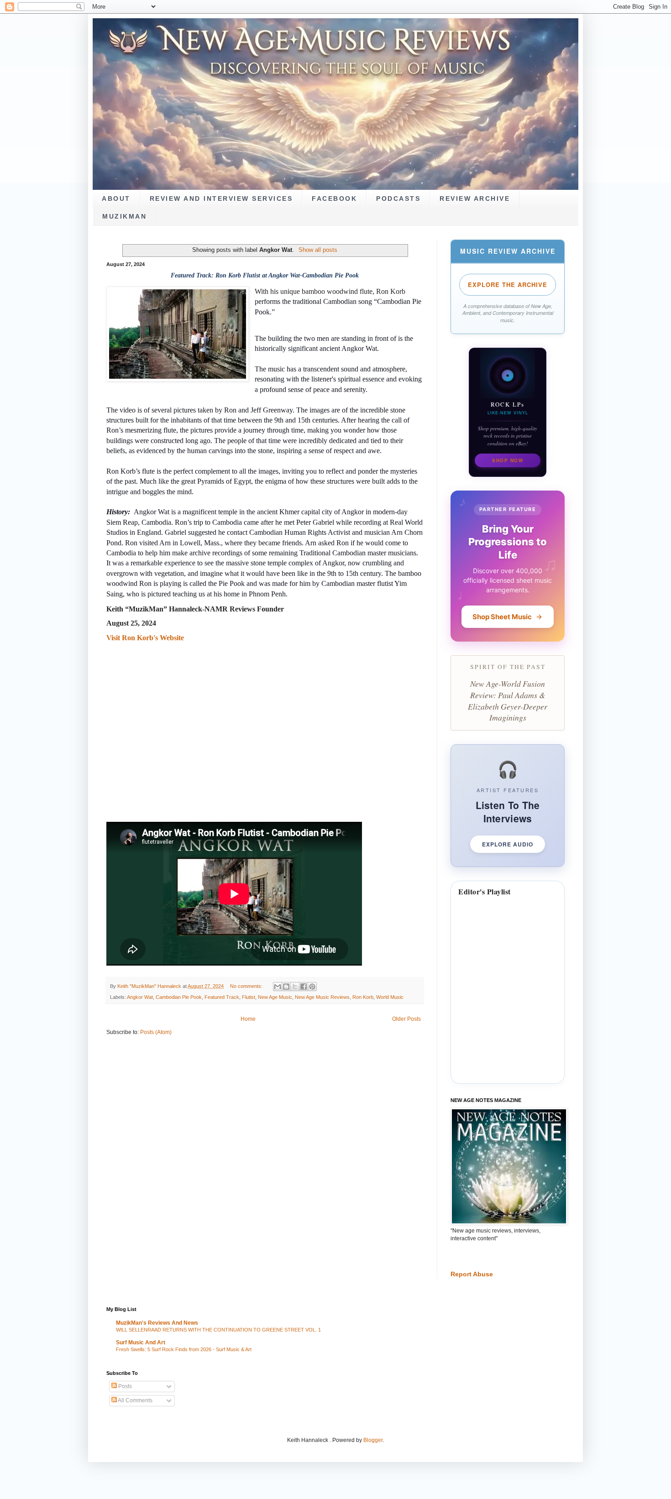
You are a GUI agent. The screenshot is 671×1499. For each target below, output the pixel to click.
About (116, 198)
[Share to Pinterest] (312, 986)
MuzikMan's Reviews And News (157, 1323)
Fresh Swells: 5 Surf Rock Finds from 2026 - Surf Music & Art (184, 1349)
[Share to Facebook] (303, 986)
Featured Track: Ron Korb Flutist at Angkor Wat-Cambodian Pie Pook (265, 275)
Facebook (334, 198)
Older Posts (406, 1019)
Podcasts (398, 198)
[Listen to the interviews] (507, 806)
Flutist (248, 997)
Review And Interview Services (221, 198)
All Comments (134, 1400)
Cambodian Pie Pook (179, 997)
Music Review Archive (508, 251)
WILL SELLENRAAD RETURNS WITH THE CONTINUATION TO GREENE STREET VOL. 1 (218, 1329)
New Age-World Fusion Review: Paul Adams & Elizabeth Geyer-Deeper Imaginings (507, 700)
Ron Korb (362, 997)
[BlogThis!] (286, 986)
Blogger (373, 1440)
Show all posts (318, 249)
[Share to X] (294, 986)
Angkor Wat (140, 997)
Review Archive (475, 198)
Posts (124, 1386)
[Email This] (277, 986)
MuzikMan (124, 216)
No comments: (247, 986)
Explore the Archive (507, 284)
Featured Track (221, 997)
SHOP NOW (507, 460)
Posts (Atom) (156, 1032)
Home (248, 1019)
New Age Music (275, 997)
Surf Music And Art (140, 1342)
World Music (390, 997)
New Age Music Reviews (322, 997)
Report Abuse (472, 1274)
